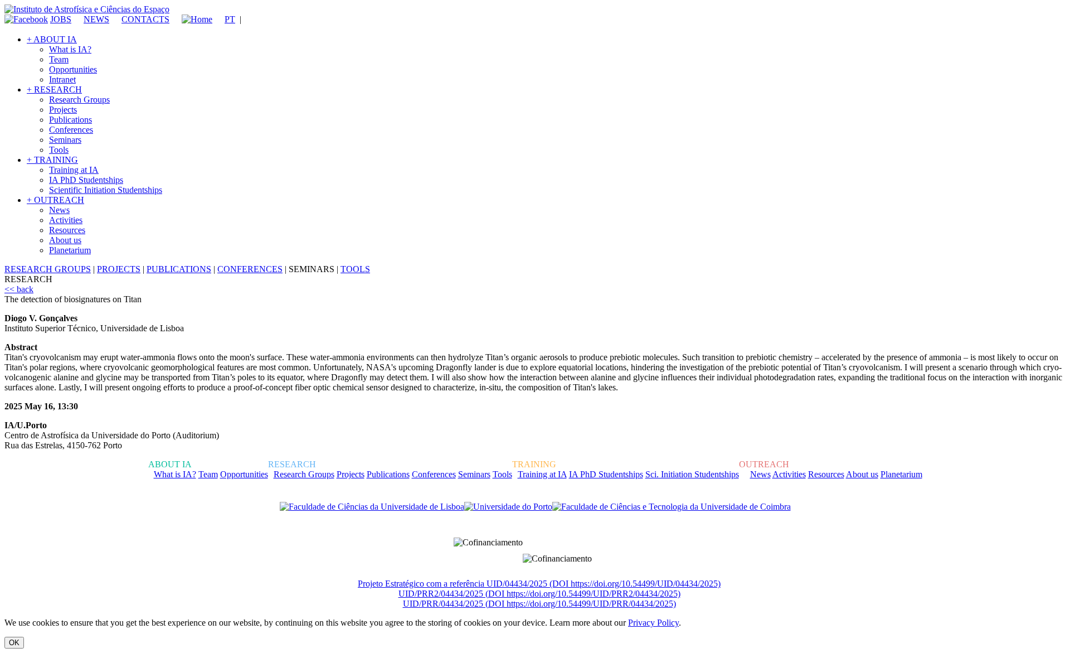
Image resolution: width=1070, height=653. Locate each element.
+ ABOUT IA (52, 39)
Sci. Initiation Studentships (692, 474)
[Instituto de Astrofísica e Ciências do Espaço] (86, 9)
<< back (18, 289)
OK (14, 643)
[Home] (192, 19)
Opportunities (73, 69)
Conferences (71, 129)
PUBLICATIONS (179, 269)
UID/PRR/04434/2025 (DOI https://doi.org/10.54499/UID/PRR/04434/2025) (539, 603)
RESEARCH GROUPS (47, 269)
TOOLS (355, 269)
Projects (63, 109)
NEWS (96, 19)
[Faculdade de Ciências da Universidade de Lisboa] (372, 507)
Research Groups (79, 99)
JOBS (60, 19)
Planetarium (70, 250)
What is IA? (70, 49)
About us (65, 240)
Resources (67, 230)
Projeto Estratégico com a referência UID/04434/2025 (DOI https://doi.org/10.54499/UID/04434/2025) (539, 583)
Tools (59, 149)
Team (59, 59)
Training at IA (74, 170)
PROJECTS (118, 269)
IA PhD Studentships (86, 180)
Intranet (62, 79)
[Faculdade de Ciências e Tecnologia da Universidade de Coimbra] (671, 507)
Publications (70, 119)
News (59, 210)
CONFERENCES (250, 269)
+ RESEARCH (54, 89)
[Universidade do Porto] (508, 507)
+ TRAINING (52, 160)
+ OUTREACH (55, 200)
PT (230, 19)
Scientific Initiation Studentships (105, 190)
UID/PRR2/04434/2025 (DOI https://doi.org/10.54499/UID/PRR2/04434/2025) (539, 593)
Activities (65, 220)
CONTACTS (145, 19)
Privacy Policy (653, 622)
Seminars (65, 139)
